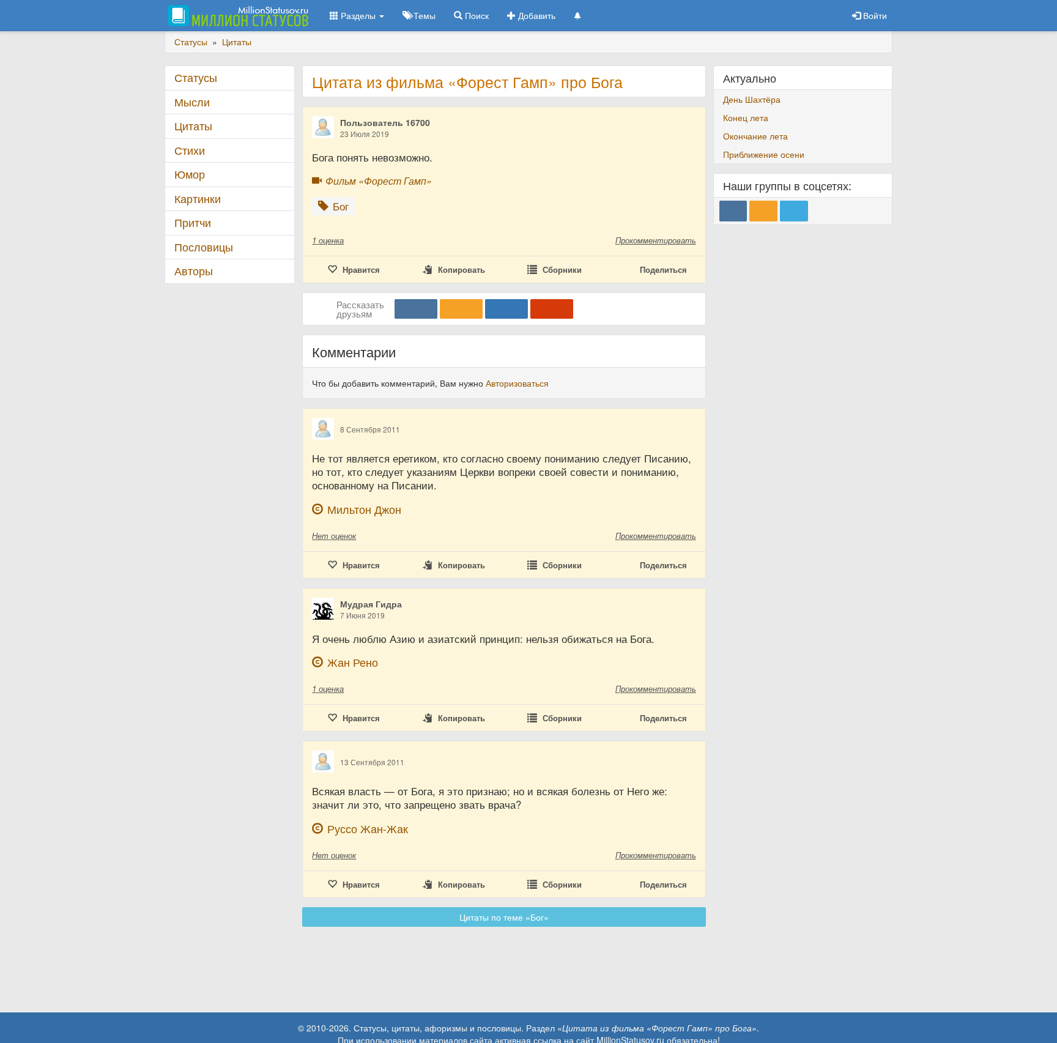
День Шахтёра (752, 99)
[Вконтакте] (416, 309)
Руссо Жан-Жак (367, 828)
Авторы (193, 270)
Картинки (197, 198)
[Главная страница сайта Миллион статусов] (236, 15)
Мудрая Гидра (371, 604)
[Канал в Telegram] (794, 211)
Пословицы (203, 246)
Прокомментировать (655, 240)
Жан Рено (352, 662)
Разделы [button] (358, 15)
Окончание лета (755, 136)
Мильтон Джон (364, 509)
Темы (423, 15)
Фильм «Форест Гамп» (378, 181)
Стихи (189, 150)
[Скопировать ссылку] (551, 309)
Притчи (192, 222)
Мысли (192, 101)
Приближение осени (763, 154)
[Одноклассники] (461, 309)
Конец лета (745, 117)
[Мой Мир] (506, 309)
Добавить (535, 15)
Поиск (475, 15)
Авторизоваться (517, 383)
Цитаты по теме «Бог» (504, 917)
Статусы (195, 77)
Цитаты (193, 125)
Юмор (189, 174)
